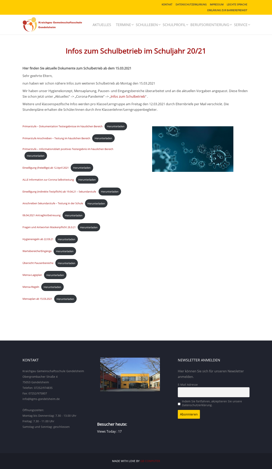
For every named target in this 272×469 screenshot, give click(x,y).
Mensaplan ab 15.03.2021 (37, 299)
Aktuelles (102, 24)
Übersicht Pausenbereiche (38, 263)
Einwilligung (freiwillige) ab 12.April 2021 (46, 167)
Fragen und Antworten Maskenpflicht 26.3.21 (49, 227)
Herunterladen (115, 126)
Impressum (217, 4)
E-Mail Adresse (188, 384)
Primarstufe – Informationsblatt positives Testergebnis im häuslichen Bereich (68, 149)
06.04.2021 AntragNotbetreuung (42, 215)
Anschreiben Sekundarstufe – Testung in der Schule (53, 203)
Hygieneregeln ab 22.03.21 (38, 239)
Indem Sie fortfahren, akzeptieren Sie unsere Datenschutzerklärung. (212, 403)
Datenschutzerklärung (191, 4)
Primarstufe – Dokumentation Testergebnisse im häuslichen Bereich (63, 126)
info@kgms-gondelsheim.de (41, 399)
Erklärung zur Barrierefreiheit (227, 10)
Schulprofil (174, 24)
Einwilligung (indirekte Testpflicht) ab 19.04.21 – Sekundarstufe (60, 191)
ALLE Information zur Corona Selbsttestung (48, 179)
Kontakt (167, 4)
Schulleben (147, 24)
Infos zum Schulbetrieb (128, 96)
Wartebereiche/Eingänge (37, 251)
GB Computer (150, 461)
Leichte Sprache (237, 4)
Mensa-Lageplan (32, 275)
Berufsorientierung (209, 24)
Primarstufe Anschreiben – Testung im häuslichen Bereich (56, 138)
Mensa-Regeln (31, 287)
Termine (123, 24)
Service (241, 24)
